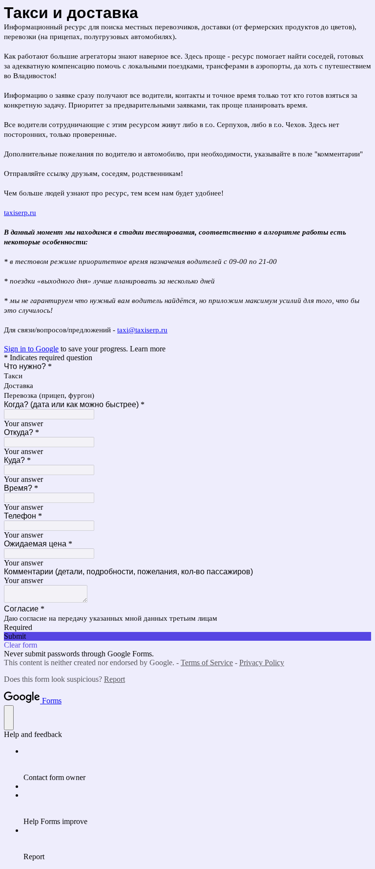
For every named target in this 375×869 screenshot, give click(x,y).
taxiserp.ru (20, 213)
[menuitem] (197, 764)
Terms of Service (207, 662)
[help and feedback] (9, 717)
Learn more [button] (148, 349)
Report (114, 679)
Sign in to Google (31, 349)
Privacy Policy (261, 662)
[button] (187, 636)
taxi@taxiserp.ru (142, 330)
